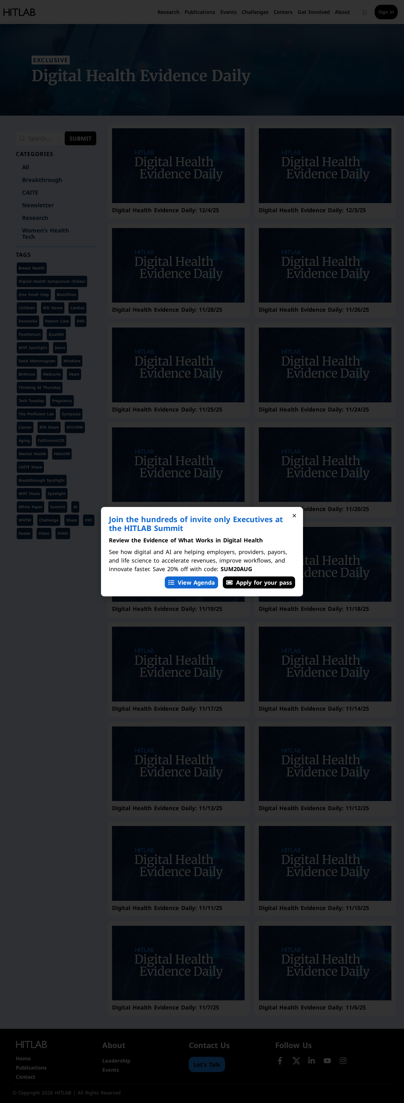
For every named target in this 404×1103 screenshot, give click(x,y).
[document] (202, 551)
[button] (294, 515)
